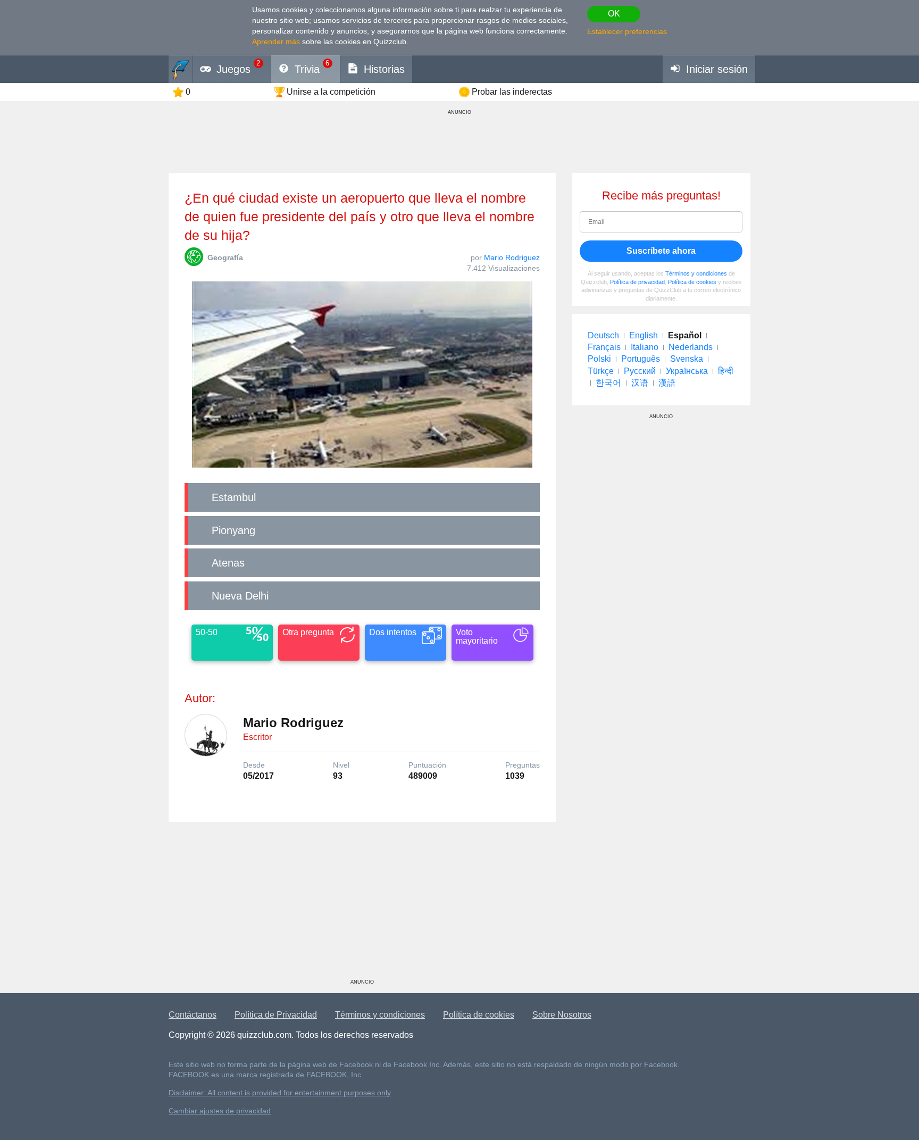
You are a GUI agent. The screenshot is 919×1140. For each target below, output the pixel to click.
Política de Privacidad (276, 1014)
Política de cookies (692, 282)
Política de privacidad (637, 282)
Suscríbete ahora (661, 250)
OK (614, 13)
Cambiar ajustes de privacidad (220, 1111)
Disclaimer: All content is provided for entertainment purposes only (280, 1093)
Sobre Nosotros (561, 1014)
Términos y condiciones (696, 273)
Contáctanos (192, 1014)
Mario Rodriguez (512, 257)
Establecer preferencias (627, 31)
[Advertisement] (362, 904)
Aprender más (276, 41)
